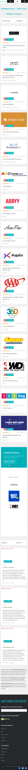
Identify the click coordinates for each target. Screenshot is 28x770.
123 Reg (5, 410)
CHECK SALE (10, 291)
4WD (5, 383)
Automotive (5, 564)
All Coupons (19, 20)
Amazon (3, 754)
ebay (2, 757)
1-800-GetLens (6, 439)
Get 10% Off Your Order (9, 213)
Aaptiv (5, 272)
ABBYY (5, 216)
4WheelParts (6, 356)
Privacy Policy (4, 734)
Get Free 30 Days (7, 186)
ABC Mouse (6, 189)
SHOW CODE (10, 39)
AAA (4, 301)
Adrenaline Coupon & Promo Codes (11, 107)
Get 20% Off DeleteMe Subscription (12, 159)
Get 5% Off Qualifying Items (10, 353)
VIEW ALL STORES (9, 461)
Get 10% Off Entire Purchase (10, 381)
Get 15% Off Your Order (9, 241)
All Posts (18, 542)
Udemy (3, 760)
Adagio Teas (6, 134)
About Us (3, 728)
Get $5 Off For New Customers (11, 132)
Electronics (4, 604)
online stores (22, 680)
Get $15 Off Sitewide (8, 104)
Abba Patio (6, 243)
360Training (6, 329)
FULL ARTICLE (8, 561)
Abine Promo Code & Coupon (10, 161)
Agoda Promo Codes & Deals (10, 80)
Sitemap (3, 740)
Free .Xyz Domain (7, 408)
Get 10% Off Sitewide (8, 326)
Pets (3, 644)
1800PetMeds (4, 748)
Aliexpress (3, 751)
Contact (3, 737)
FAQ (2, 731)
